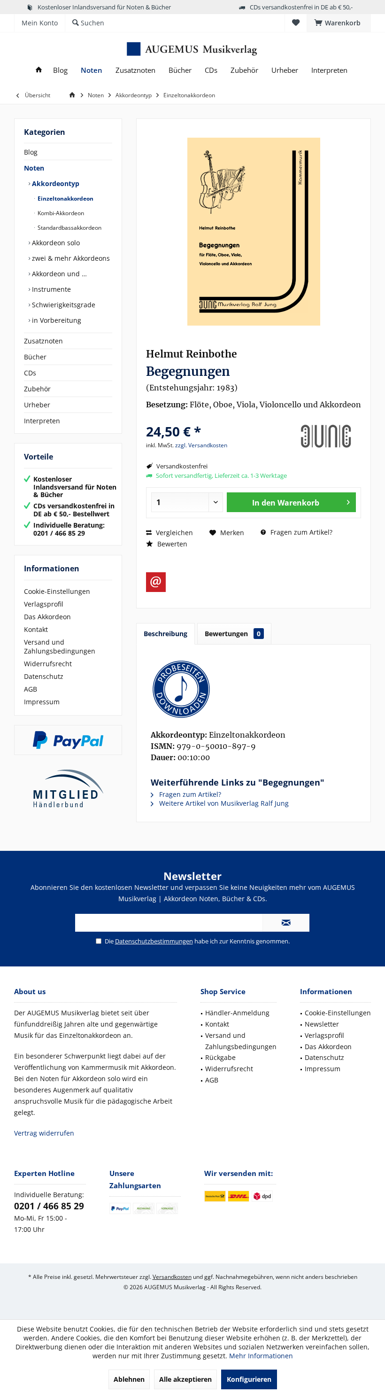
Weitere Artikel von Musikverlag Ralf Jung (223, 803)
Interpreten (42, 420)
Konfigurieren (249, 1379)
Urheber (37, 404)
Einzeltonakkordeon (64, 198)
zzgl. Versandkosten (201, 445)
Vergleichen (173, 532)
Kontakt (36, 629)
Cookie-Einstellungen (57, 591)
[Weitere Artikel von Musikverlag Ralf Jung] (326, 436)
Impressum (42, 701)
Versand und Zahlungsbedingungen (59, 646)
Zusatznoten (43, 340)
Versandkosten (172, 1277)
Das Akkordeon (47, 616)
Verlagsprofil (43, 604)
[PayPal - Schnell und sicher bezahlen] (68, 740)
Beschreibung (165, 633)
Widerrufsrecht (48, 663)
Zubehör (37, 388)
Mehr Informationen (261, 1355)
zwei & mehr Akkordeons (70, 258)
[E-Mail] (156, 582)
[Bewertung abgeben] (217, 418)
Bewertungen (233, 633)
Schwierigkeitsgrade (62, 304)
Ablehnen (129, 1379)
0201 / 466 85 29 (49, 1206)
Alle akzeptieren (185, 1379)
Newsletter (322, 1024)
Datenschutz (43, 676)
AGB (30, 689)
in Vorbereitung (55, 320)
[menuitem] (339, 23)
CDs (30, 372)
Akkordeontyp (54, 183)
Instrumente (50, 289)
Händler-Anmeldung (237, 1012)
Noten (34, 168)
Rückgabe (220, 1057)
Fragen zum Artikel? (300, 532)
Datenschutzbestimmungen (154, 941)
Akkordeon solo (55, 242)
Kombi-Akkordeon (60, 213)
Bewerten (171, 543)
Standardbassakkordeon (68, 228)
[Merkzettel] (296, 22)
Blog (31, 152)
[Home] (38, 70)
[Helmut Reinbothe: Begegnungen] (253, 689)
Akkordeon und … (58, 273)
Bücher (35, 356)
